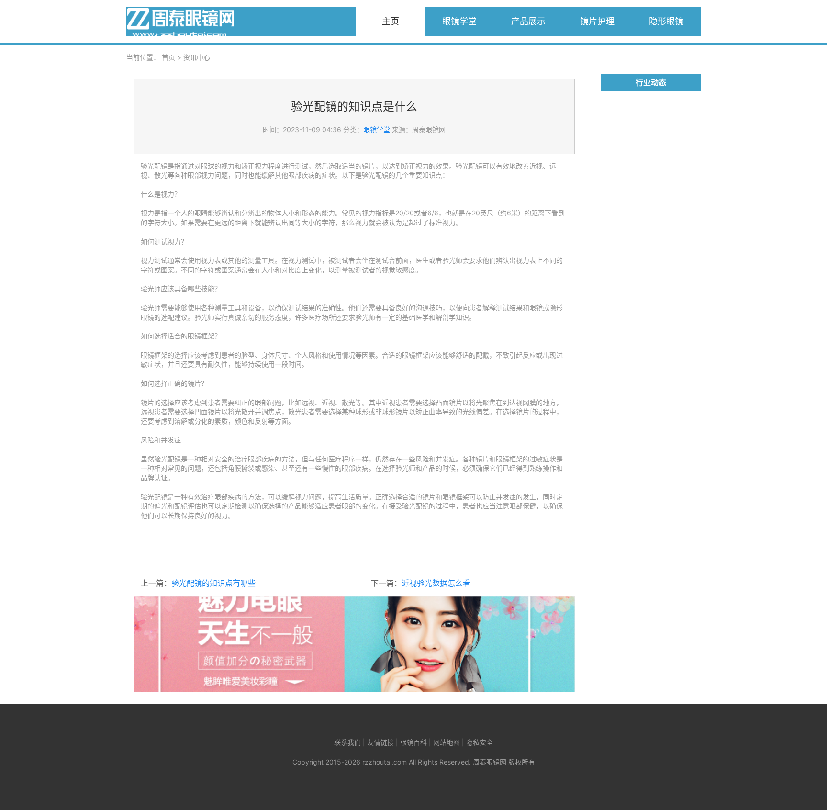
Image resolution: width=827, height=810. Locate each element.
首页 (168, 57)
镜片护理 (597, 21)
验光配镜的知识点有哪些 (213, 583)
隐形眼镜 (666, 21)
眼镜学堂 (459, 21)
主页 (390, 21)
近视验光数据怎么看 (436, 583)
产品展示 (528, 21)
